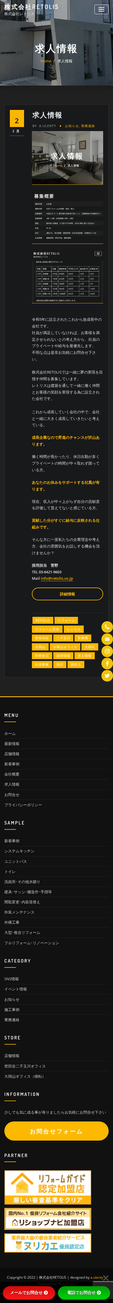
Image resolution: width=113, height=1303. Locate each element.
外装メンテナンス (19, 912)
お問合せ (11, 794)
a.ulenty (44, 126)
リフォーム (66, 620)
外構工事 (11, 922)
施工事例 (11, 1009)
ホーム (10, 733)
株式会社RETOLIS (31, 6)
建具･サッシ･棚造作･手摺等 (28, 891)
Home (46, 61)
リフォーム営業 (47, 629)
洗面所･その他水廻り (22, 881)
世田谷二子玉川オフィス (25, 1066)
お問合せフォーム (56, 1131)
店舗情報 (11, 753)
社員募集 (42, 664)
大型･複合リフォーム (22, 932)
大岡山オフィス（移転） (25, 1076)
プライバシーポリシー (23, 804)
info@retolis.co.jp (57, 578)
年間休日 (42, 655)
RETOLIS (43, 620)
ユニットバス (15, 861)
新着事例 (11, 763)
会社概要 (11, 774)
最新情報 (11, 743)
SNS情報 (11, 978)
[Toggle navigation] (101, 9)
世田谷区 (42, 638)
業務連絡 (88, 126)
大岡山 (40, 647)
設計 (60, 664)
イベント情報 (15, 989)
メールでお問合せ (26, 1292)
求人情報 (64, 61)
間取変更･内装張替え (22, 902)
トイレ (10, 871)
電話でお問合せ (81, 1292)
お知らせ (72, 126)
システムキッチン (19, 850)
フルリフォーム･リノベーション (31, 942)
